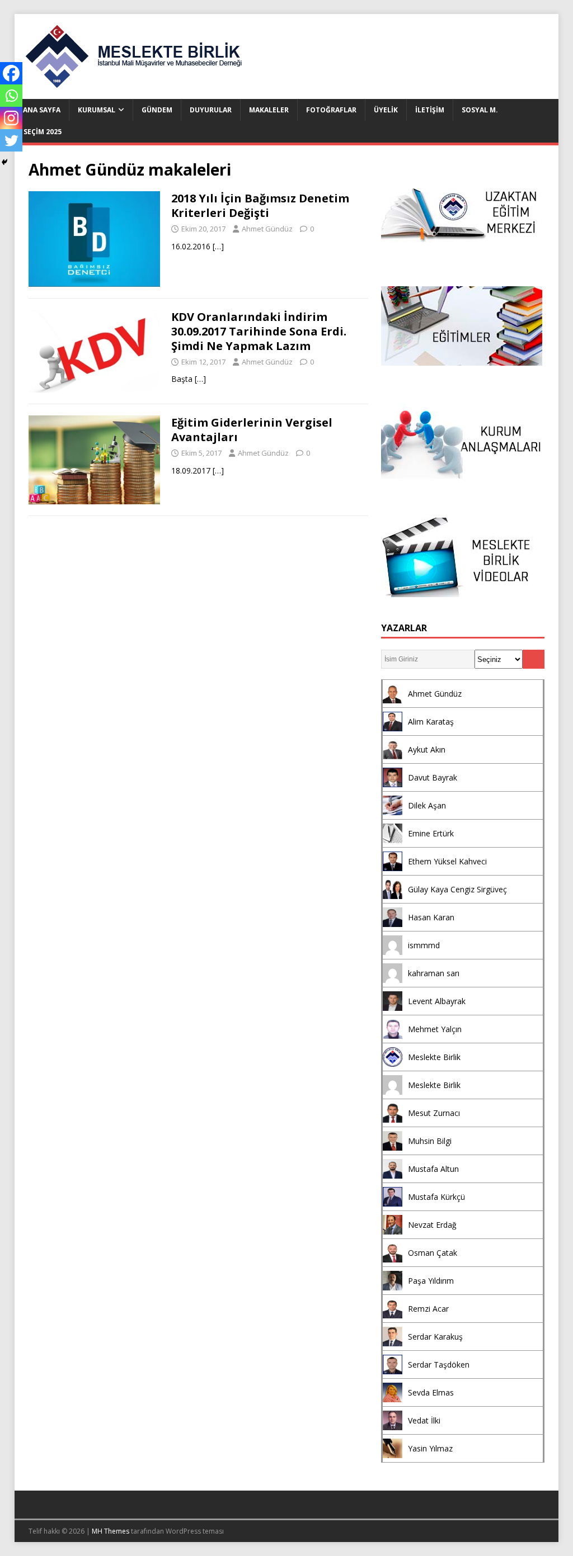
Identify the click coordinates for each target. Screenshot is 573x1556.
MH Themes (110, 1531)
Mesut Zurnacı (434, 1113)
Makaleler (269, 110)
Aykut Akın (426, 749)
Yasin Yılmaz (430, 1448)
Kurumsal (96, 110)
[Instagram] (11, 118)
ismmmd (424, 945)
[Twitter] (11, 140)
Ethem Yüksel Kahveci (447, 861)
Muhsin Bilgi (430, 1141)
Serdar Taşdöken (438, 1364)
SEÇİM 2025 (43, 131)
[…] (218, 246)
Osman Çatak (432, 1252)
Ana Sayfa (41, 110)
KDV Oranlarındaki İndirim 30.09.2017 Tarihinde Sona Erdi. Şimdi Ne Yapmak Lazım (258, 331)
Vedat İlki (424, 1420)
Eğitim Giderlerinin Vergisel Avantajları (251, 429)
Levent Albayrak (437, 1001)
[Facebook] (11, 73)
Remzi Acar (428, 1308)
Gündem (157, 110)
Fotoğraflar (331, 110)
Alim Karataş (431, 721)
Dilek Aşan (427, 805)
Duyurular (211, 110)
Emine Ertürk (431, 833)
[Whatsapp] (11, 95)
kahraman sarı (433, 973)
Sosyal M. (480, 110)
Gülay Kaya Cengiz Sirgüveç (457, 889)
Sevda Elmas (431, 1392)
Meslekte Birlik (434, 1057)
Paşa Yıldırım (431, 1280)
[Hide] (4, 162)
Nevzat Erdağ (432, 1224)
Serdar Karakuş (435, 1336)
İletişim (429, 110)
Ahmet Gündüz (267, 229)
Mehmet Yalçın (435, 1029)
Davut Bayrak (432, 777)
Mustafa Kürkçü (436, 1196)
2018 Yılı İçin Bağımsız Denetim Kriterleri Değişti (260, 205)
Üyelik (386, 110)
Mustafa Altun (433, 1169)
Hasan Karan (431, 917)
